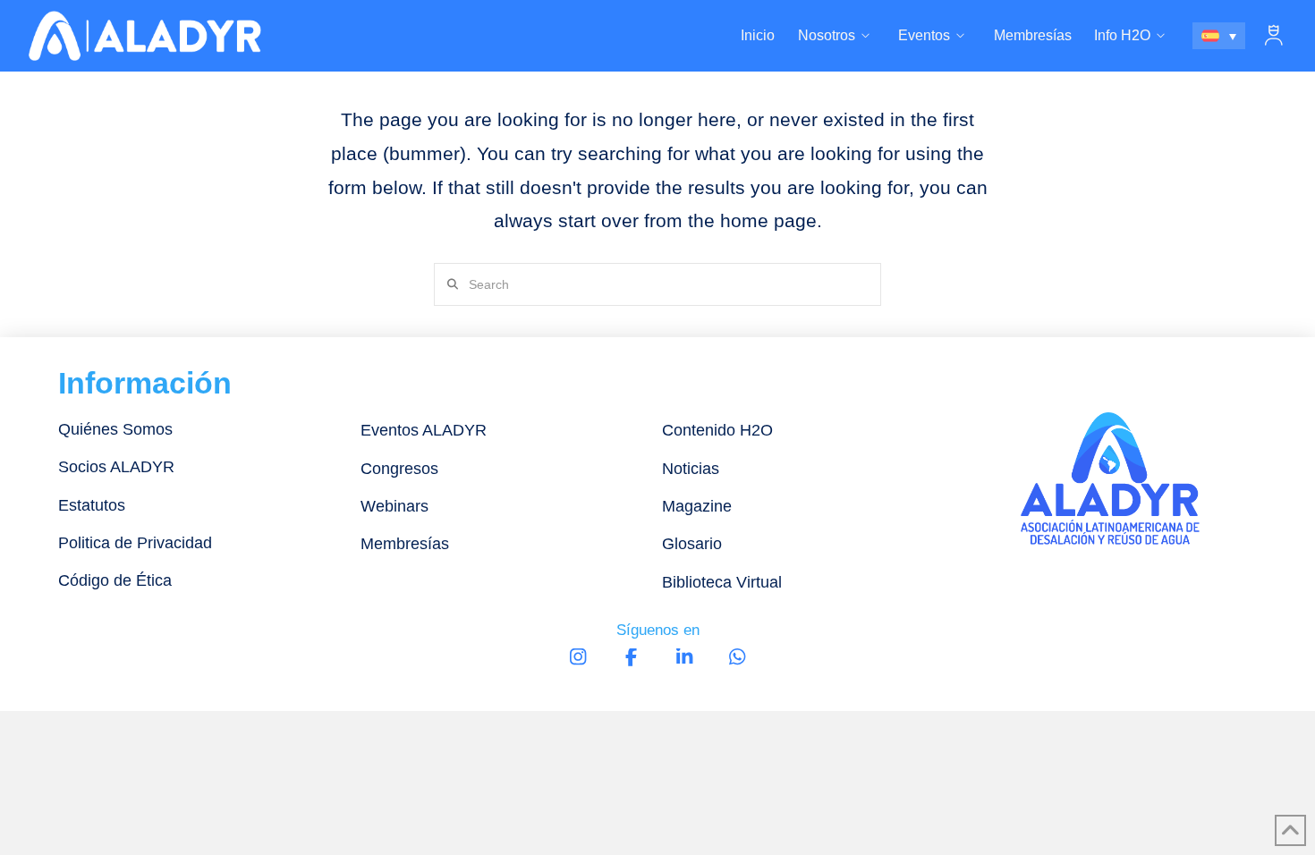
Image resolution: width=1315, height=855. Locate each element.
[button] (1274, 36)
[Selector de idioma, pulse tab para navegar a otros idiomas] (1219, 35)
